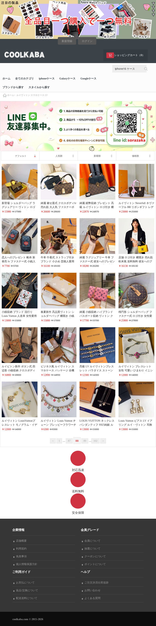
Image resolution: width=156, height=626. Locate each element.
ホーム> (11, 95)
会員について (91, 540)
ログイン (87, 41)
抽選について (91, 548)
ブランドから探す (13, 87)
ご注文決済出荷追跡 (95, 582)
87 (69, 440)
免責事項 (20, 556)
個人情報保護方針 (25, 564)
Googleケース (88, 78)
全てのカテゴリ (24, 78)
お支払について (24, 582)
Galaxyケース (67, 78)
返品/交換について (26, 590)
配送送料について (25, 598)
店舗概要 (20, 540)
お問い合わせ (91, 590)
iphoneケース (47, 78)
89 (85, 440)
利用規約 (20, 548)
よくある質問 (91, 598)
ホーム (6, 78)
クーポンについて (94, 556)
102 (95, 440)
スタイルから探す (39, 87)
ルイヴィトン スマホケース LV (32, 95)
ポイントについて (94, 564)
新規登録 (67, 41)
